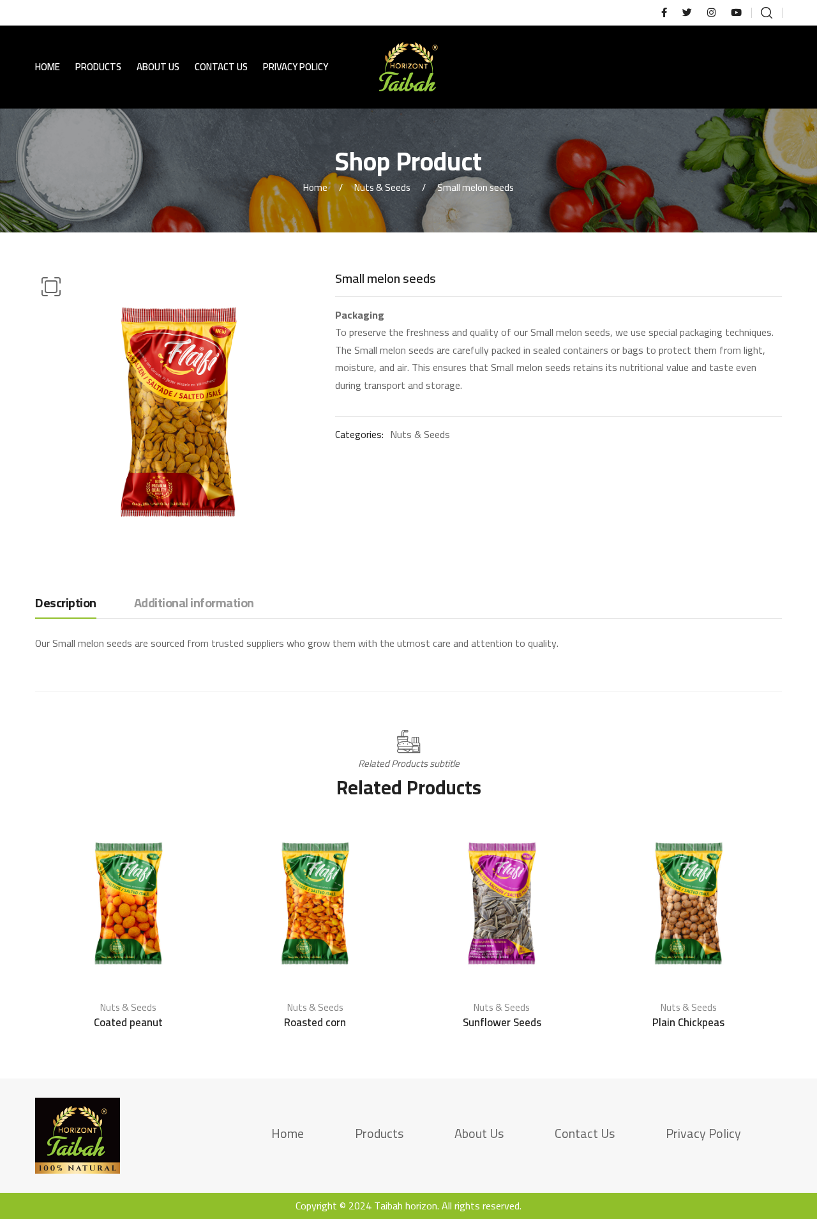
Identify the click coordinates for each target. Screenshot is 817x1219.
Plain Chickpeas (688, 1022)
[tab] (65, 606)
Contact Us (221, 66)
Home (47, 66)
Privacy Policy (295, 66)
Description (65, 603)
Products (98, 66)
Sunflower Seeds (502, 1022)
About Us (158, 66)
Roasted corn (315, 1022)
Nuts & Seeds (382, 187)
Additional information (194, 603)
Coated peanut (128, 1022)
